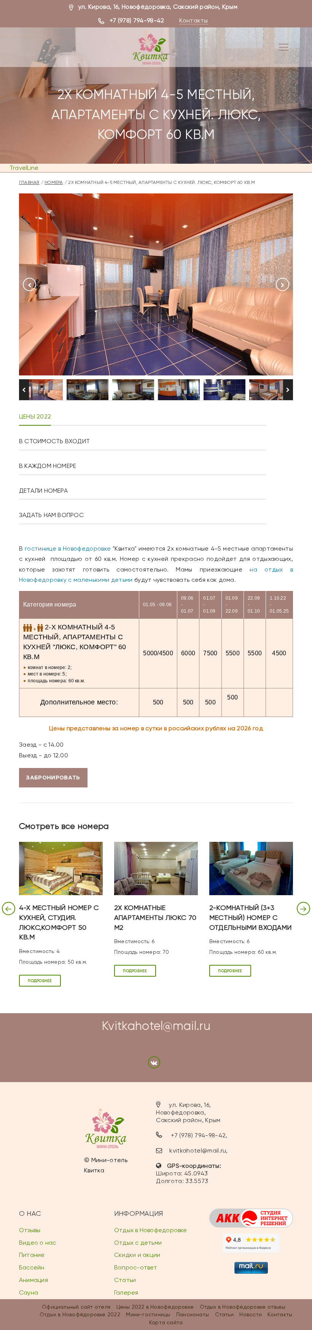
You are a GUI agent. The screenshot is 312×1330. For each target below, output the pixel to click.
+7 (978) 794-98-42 (137, 20)
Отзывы (29, 1230)
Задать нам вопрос (51, 515)
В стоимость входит (54, 441)
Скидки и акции (137, 1254)
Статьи (125, 1280)
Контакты (193, 20)
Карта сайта (166, 1322)
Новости (250, 1314)
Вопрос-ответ (136, 1267)
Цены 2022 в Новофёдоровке (155, 1307)
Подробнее (40, 981)
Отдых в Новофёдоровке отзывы (242, 1307)
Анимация (33, 1280)
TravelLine (24, 167)
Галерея (126, 1292)
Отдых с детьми (138, 1242)
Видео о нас (37, 1242)
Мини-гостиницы (148, 1314)
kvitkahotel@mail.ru (197, 1150)
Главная (29, 182)
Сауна (28, 1292)
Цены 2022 (35, 416)
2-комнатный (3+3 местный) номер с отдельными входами (250, 917)
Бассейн (32, 1267)
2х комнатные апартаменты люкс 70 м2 (155, 917)
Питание (32, 1254)
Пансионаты (192, 1314)
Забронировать (53, 777)
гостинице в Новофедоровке (68, 548)
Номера (54, 182)
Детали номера (43, 490)
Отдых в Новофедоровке (150, 1230)
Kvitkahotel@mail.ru (156, 1026)
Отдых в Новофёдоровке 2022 (80, 1314)
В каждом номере (47, 465)
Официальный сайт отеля (76, 1307)
